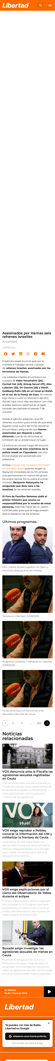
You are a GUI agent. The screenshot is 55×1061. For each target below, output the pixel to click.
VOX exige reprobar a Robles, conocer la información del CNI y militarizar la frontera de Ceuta (27, 834)
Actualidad (9, 341)
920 (39, 723)
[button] (41, 5)
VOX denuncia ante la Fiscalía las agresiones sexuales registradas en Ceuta (27, 775)
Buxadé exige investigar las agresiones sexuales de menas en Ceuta (27, 952)
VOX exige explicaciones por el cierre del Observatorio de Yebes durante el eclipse (26, 893)
